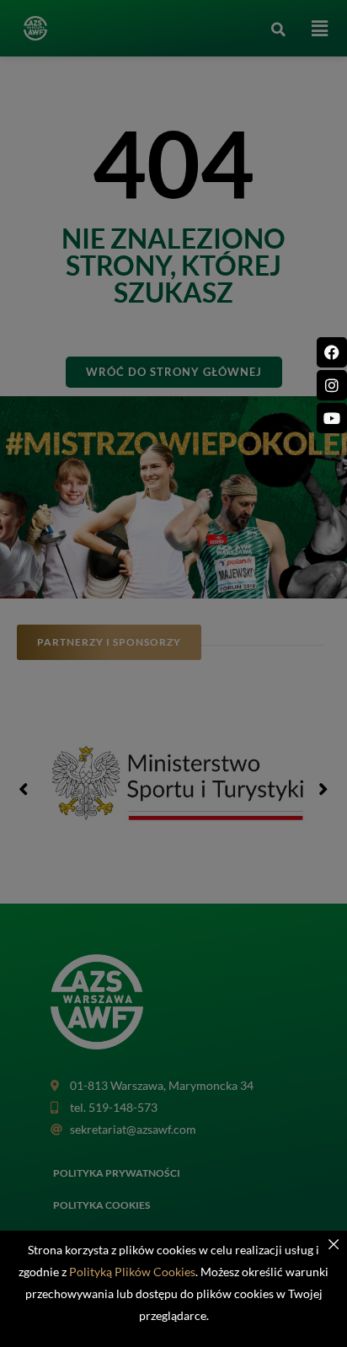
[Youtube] (332, 418)
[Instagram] (332, 385)
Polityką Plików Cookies (132, 1271)
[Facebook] (332, 352)
